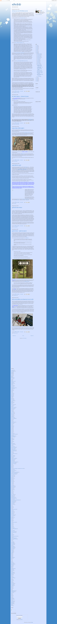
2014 (37, 48)
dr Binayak (12, 489)
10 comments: (21, 202)
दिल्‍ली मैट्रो (12, 570)
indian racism (12, 504)
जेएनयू (11, 401)
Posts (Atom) (24, 338)
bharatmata (12, 478)
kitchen (12, 507)
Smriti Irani (12, 469)
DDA (11, 454)
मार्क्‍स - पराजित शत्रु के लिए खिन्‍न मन (19, 42)
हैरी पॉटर (12, 605)
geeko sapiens (13, 494)
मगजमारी (12, 390)
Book (11, 403)
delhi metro (12, 413)
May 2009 (38, 61)
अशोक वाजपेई (12, 546)
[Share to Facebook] (28, 91)
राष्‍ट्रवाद (12, 586)
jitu (11, 505)
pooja (11, 519)
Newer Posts (14, 335)
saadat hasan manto (13, 522)
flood (11, 490)
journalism (12, 388)
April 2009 (38, 62)
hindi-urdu (12, 503)
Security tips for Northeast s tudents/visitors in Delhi (17, 468)
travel (12, 432)
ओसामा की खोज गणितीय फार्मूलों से (18, 128)
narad (12, 389)
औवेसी (11, 553)
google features (13, 497)
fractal (12, 492)
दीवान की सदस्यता (30, 119)
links (11, 508)
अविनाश (12, 545)
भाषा (11, 578)
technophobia (12, 400)
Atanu (12, 451)
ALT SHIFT (12, 446)
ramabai (12, 426)
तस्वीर (11, 567)
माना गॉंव (12, 580)
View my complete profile (39, 14)
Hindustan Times (13, 463)
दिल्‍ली (11, 380)
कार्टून (11, 556)
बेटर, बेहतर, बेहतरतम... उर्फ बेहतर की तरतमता (20, 96)
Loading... (37, 85)
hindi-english (12, 502)
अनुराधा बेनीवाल (12, 543)
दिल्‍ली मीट (12, 569)
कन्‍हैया (11, 554)
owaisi (12, 516)
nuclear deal (12, 515)
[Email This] (26, 91)
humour (12, 419)
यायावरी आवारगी (12, 583)
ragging (12, 520)
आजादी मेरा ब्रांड (13, 547)
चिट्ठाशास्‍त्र (12, 377)
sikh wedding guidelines (14, 528)
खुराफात (12, 558)
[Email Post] (24, 91)
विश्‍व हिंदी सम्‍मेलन (13, 591)
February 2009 (39, 64)
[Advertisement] (40, 29)
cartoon (12, 482)
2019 (37, 45)
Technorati (12, 471)
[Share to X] (27, 91)
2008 (37, 77)
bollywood (12, 481)
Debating (15, 295)
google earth (12, 495)
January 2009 (39, 76)
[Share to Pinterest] (29, 91)
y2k (11, 540)
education (12, 415)
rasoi (11, 521)
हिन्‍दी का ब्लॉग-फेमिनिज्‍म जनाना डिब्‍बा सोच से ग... (40, 74)
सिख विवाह (12, 598)
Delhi (11, 375)
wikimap (16, 161)
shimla (12, 430)
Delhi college (12, 455)
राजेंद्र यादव (12, 584)
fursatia (12, 493)
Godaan (12, 457)
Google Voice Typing (13, 458)
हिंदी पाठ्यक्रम (12, 443)
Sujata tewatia (13, 408)
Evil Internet (17, 92)
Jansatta (12, 393)
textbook (12, 534)
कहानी (11, 555)
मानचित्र (12, 579)
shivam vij (12, 527)
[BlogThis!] (26, 91)
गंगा (11, 560)
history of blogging (13, 418)
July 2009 (38, 59)
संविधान (12, 595)
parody (12, 518)
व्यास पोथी (12, 592)
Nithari (12, 466)
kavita (12, 506)
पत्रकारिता (12, 439)
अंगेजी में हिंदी (12, 542)
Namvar (12, 465)
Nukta (12, 406)
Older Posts (32, 335)
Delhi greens (12, 456)
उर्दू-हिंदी (12, 552)
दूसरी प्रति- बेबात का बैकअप (17, 207)
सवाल (11, 597)
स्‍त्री (11, 391)
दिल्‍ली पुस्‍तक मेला (13, 568)
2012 (37, 49)
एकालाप (12, 382)
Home (23, 335)
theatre (12, 535)
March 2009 (38, 63)
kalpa (11, 420)
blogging (15, 92)
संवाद (11, 594)
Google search (13, 459)
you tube (12, 541)
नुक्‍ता (11, 571)
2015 (37, 47)
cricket (12, 484)
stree (17, 295)
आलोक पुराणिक (12, 548)
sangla (12, 428)
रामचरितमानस (12, 585)
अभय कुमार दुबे (12, 544)
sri (11, 529)
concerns (15, 203)
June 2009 (38, 60)
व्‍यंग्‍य (11, 440)
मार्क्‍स (11, 581)
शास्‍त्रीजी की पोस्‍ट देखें (27, 281)
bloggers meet (13, 381)
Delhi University (13, 404)
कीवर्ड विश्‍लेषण (12, 557)
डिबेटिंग (12, 566)
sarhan (12, 429)
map (14, 161)
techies (12, 431)
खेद (11, 559)
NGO (11, 464)
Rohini (12, 467)
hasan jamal (12, 417)
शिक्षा (11, 593)
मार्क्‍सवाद (12, 582)
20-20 (12, 445)
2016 (37, 46)
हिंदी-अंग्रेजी (12, 402)
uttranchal (12, 433)
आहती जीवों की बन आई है (16, 165)
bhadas (12, 477)
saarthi (12, 427)
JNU (11, 392)
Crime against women (13, 453)
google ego (12, 496)
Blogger (32, 622)
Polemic (12, 394)
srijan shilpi (12, 530)
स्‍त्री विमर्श (12, 441)
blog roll (12, 480)
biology (12, 479)
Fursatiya (12, 405)
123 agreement (13, 444)
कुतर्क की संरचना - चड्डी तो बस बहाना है (19, 231)
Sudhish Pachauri (13, 470)
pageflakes (12, 517)
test (11, 533)
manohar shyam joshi (13, 509)
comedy (12, 483)
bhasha (12, 395)
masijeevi (12, 370)
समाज (11, 596)
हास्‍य (11, 442)
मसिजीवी (16, 4)
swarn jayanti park (13, 532)
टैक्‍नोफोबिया (12, 438)
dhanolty (12, 414)
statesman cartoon (13, 531)
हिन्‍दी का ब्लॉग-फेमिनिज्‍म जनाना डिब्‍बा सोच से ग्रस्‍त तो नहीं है (22, 299)
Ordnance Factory (13, 407)
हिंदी (11, 376)
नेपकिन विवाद (12, 572)
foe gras (12, 491)
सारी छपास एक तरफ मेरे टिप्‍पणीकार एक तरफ (20, 11)
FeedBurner (21, 619)
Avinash (12, 452)
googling (12, 416)
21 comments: (21, 91)
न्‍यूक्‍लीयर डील (12, 573)
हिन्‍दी (11, 604)
